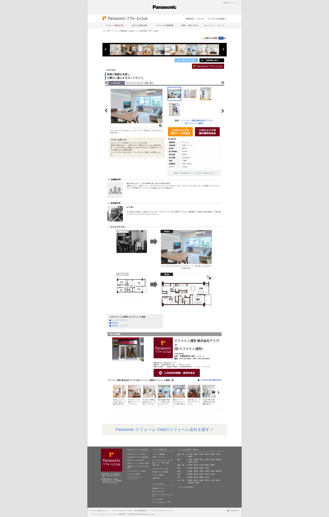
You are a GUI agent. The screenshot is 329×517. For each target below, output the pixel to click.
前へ (106, 49)
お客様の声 (155, 478)
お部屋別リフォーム (158, 488)
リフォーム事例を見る (115, 25)
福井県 (207, 465)
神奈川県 (218, 459)
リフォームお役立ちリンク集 (161, 502)
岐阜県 (190, 468)
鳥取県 (190, 474)
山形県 (218, 454)
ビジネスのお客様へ (217, 19)
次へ (223, 49)
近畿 (178, 471)
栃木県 (196, 462)
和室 (167, 463)
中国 (178, 474)
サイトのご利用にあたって (99, 510)
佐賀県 (196, 480)
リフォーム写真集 (158, 475)
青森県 (196, 454)
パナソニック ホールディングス (161, 510)
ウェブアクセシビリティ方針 (122, 510)
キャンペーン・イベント (214, 25)
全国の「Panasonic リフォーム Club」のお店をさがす (194, 173)
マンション (161, 457)
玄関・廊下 (155, 465)
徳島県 (190, 477)
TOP (108, 31)
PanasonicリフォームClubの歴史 (137, 457)
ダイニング (162, 460)
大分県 (212, 480)
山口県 (212, 474)
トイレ (158, 463)
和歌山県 (218, 471)
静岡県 (196, 468)
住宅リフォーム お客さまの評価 (138, 463)
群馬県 (196, 459)
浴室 (153, 463)
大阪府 (201, 471)
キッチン (155, 460)
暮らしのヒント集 (158, 491)
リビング (170, 460)
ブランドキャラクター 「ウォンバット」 (134, 478)
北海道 (190, 454)
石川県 (201, 465)
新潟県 (190, 465)
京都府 (196, 471)
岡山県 (201, 474)
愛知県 (201, 468)
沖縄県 (197, 482)
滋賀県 (190, 471)
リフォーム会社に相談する (185, 487)
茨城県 (190, 459)
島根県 (196, 474)
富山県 (196, 465)
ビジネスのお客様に (133, 474)
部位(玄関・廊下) (146, 31)
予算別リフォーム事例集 (160, 472)
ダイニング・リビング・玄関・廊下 (139, 83)
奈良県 (212, 471)
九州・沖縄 (180, 480)
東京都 (212, 459)
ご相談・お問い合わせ (189, 25)
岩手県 (207, 454)
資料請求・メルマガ (195, 19)
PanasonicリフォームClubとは (137, 454)
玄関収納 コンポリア (119, 326)
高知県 (207, 477)
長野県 (212, 465)
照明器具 (114, 323)
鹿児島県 (191, 482)
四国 (178, 477)
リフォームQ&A (157, 499)
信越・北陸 (180, 465)
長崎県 (201, 480)
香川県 (196, 477)
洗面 (163, 463)
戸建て (154, 457)
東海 (178, 468)
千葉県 (207, 459)
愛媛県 (201, 477)
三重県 (207, 468)
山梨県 (190, 462)
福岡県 (190, 480)
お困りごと (133, 31)
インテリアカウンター (119, 320)
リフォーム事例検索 (119, 31)
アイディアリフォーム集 (160, 469)
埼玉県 (201, 459)
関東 (178, 459)
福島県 (190, 456)
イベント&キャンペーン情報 (136, 471)
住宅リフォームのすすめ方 (135, 460)
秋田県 (201, 454)
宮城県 (212, 454)
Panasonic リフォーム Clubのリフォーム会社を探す (163, 429)
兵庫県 (207, 471)
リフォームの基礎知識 (164, 25)
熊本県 (207, 480)
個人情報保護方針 (141, 510)
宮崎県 (218, 480)
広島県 (207, 474)
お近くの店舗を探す (140, 25)
